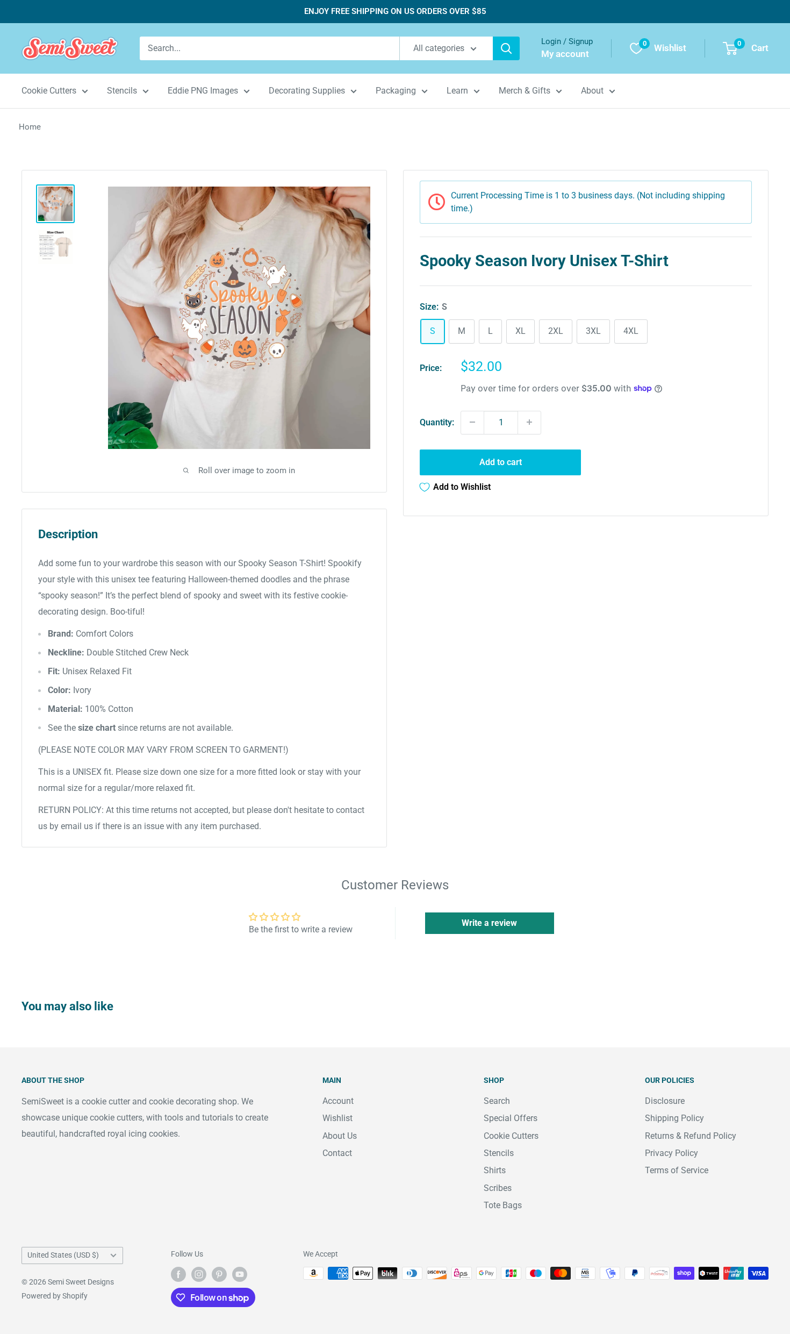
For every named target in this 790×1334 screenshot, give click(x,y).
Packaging (396, 90)
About (592, 90)
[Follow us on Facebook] (178, 1274)
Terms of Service (676, 1170)
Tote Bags (503, 1205)
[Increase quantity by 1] (529, 422)
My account (565, 53)
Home (30, 127)
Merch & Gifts (524, 90)
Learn (457, 90)
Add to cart (500, 461)
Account (338, 1101)
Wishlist (337, 1118)
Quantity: (437, 422)
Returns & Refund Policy (690, 1136)
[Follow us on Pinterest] (219, 1274)
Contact (337, 1153)
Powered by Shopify (54, 1296)
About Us (339, 1136)
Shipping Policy (674, 1118)
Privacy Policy (671, 1153)
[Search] (506, 48)
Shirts (495, 1170)
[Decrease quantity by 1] (472, 422)
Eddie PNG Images (203, 90)
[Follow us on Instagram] (198, 1274)
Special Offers (510, 1118)
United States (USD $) (63, 1255)
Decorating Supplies (307, 90)
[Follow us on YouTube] (239, 1274)
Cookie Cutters (48, 90)
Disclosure (665, 1101)
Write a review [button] (489, 923)
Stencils (122, 90)
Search (497, 1101)
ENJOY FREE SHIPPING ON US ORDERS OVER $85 (395, 11)
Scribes (498, 1188)
